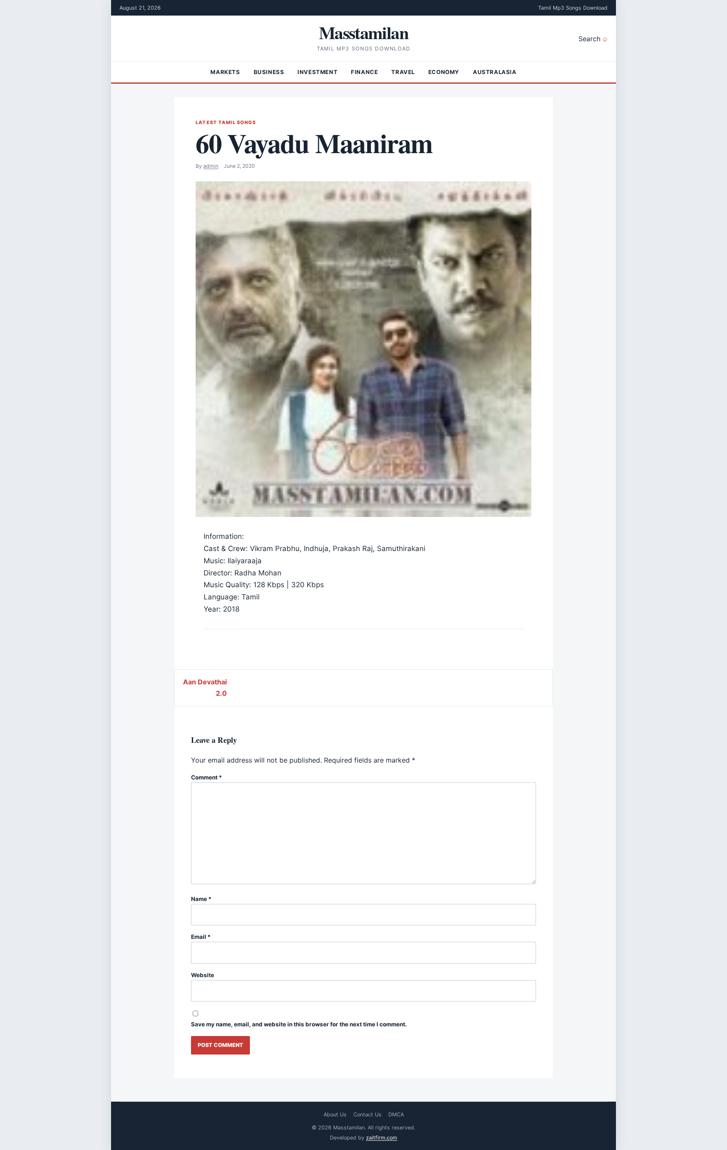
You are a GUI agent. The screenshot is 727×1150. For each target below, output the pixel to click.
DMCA (396, 1114)
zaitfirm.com (381, 1137)
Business (269, 72)
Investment (317, 72)
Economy (443, 72)
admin (210, 166)
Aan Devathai (205, 682)
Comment (206, 777)
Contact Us (367, 1114)
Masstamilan (363, 32)
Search (589, 38)
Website (202, 975)
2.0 (221, 693)
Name (201, 899)
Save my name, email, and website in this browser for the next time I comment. (299, 1024)
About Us (335, 1114)
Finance (364, 72)
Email (201, 936)
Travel (403, 72)
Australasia (495, 72)
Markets (225, 72)
